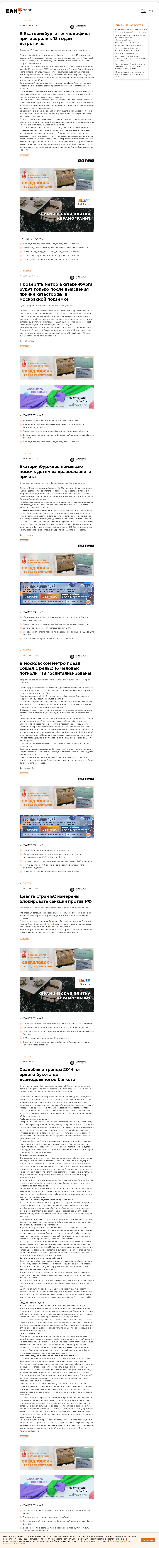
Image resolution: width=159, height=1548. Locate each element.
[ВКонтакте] (79, 160)
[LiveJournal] (92, 160)
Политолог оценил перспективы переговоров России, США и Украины (57, 861)
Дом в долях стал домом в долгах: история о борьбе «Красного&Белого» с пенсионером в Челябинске (131, 39)
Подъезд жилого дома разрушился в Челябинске (47, 1517)
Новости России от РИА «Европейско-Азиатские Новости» (14, 11)
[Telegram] (86, 160)
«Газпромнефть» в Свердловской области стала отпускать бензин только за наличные (55, 619)
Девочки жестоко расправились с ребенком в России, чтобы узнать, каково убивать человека (56, 1043)
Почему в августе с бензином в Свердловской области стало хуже (129, 74)
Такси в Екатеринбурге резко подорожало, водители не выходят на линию (56, 1512)
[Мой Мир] (89, 160)
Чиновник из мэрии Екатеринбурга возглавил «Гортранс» (51, 420)
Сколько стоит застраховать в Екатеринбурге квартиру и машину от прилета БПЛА (129, 48)
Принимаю (148, 1540)
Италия (48, 924)
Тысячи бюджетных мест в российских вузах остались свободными (55, 248)
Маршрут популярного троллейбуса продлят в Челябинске (52, 244)
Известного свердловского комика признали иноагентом (51, 256)
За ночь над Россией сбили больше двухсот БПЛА (47, 628)
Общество (24, 155)
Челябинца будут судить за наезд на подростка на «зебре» (52, 252)
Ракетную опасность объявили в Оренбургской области (50, 260)
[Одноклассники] (82, 160)
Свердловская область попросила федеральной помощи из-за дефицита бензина (58, 436)
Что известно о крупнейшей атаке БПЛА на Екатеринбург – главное (131, 31)
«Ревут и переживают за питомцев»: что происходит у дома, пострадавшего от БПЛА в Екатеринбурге (52, 856)
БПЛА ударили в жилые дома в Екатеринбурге (46, 850)
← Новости (25, 20)
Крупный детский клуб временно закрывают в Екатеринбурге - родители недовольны (54, 426)
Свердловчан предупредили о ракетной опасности (48, 639)
